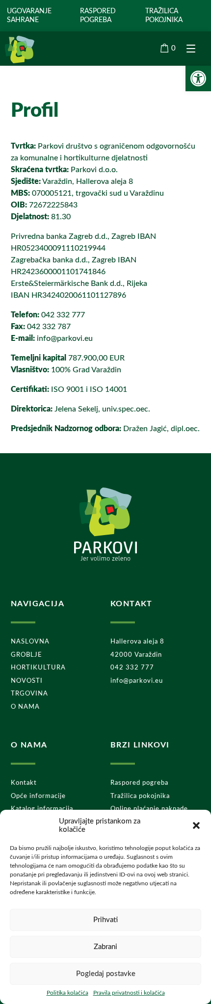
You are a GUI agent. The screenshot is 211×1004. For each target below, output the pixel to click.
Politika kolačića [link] (67, 993)
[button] (196, 825)
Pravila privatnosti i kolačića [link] (129, 993)
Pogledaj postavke (105, 974)
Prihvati (105, 920)
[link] (198, 78)
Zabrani (105, 947)
